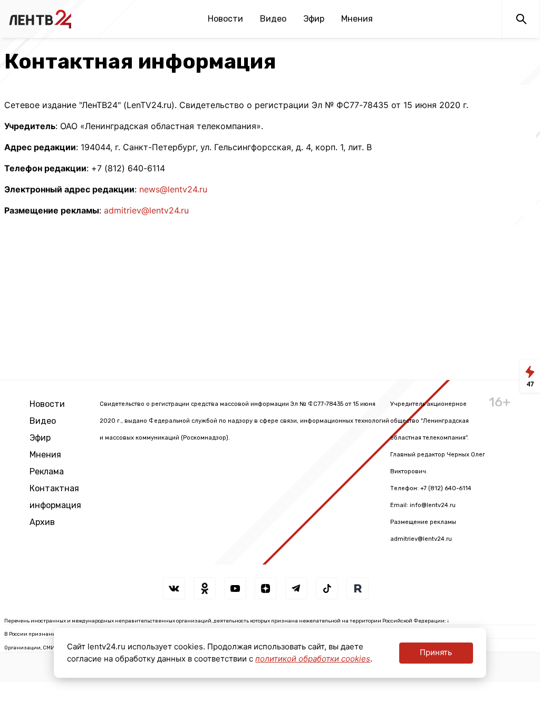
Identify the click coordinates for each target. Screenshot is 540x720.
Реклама (47, 471)
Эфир (313, 19)
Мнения (357, 19)
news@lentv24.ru (173, 189)
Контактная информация (55, 496)
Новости (225, 19)
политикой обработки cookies (312, 659)
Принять (436, 652)
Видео (273, 19)
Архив (42, 522)
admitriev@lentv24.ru (146, 210)
